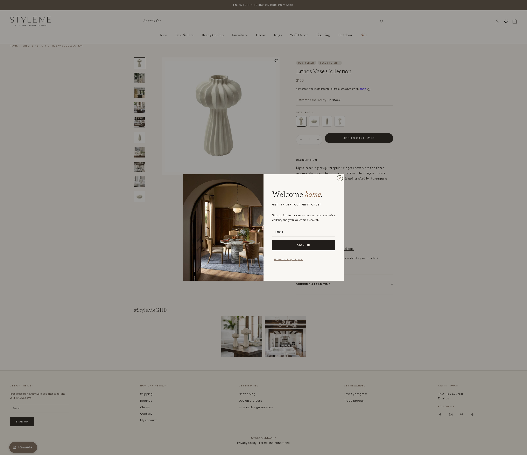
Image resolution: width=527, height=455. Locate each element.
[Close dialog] (340, 178)
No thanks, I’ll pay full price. (288, 259)
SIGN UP (303, 245)
